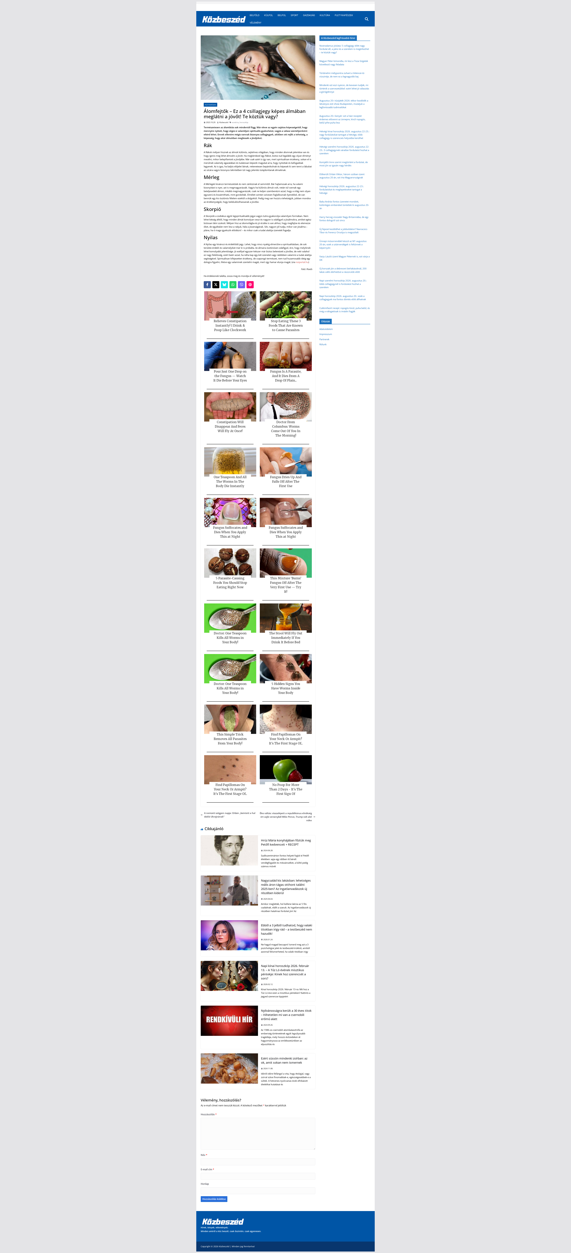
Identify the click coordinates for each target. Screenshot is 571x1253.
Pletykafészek (344, 15)
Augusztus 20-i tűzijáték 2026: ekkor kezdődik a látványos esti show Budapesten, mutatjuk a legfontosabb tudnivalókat (343, 104)
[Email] (250, 284)
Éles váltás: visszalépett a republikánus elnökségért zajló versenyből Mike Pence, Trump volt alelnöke (286, 817)
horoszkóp (244, 122)
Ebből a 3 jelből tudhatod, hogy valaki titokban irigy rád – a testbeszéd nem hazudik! (286, 929)
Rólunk (323, 344)
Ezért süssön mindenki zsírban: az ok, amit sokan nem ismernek (284, 1060)
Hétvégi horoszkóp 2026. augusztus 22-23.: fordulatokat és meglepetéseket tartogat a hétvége (341, 189)
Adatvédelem (326, 329)
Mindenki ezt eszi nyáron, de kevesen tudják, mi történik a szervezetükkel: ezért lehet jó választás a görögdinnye (344, 88)
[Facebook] (207, 284)
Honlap (205, 1183)
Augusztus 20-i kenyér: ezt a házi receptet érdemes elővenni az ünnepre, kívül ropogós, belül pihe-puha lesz (342, 119)
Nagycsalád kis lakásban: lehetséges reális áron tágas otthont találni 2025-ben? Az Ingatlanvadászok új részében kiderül (286, 886)
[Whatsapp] (233, 284)
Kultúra (325, 15)
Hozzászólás (209, 1114)
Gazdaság (309, 15)
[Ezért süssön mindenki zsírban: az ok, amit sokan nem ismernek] (229, 1055)
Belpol (282, 15)
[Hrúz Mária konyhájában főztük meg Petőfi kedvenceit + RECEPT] (229, 837)
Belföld (254, 15)
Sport (294, 15)
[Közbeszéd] (224, 19)
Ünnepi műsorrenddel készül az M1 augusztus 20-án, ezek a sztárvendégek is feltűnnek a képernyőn (343, 244)
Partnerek (324, 339)
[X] (215, 284)
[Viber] (241, 284)
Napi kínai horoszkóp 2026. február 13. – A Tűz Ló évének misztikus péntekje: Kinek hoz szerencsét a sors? (285, 972)
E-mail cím (207, 1169)
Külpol (268, 15)
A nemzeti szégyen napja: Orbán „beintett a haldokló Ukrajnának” (229, 815)
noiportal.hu (302, 262)
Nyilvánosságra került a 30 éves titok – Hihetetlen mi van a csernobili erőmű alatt (286, 1015)
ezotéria (235, 122)
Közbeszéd (223, 122)
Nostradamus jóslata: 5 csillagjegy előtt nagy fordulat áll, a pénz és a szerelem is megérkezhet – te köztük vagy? (344, 49)
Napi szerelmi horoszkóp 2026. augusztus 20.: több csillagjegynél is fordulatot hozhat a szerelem (343, 284)
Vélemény (255, 22)
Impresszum (325, 334)
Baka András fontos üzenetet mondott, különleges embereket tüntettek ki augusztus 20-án (344, 205)
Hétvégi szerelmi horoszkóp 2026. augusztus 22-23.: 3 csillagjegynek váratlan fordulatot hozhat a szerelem (344, 150)
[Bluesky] (224, 284)
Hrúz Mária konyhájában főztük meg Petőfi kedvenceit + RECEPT (286, 842)
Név (204, 1155)
